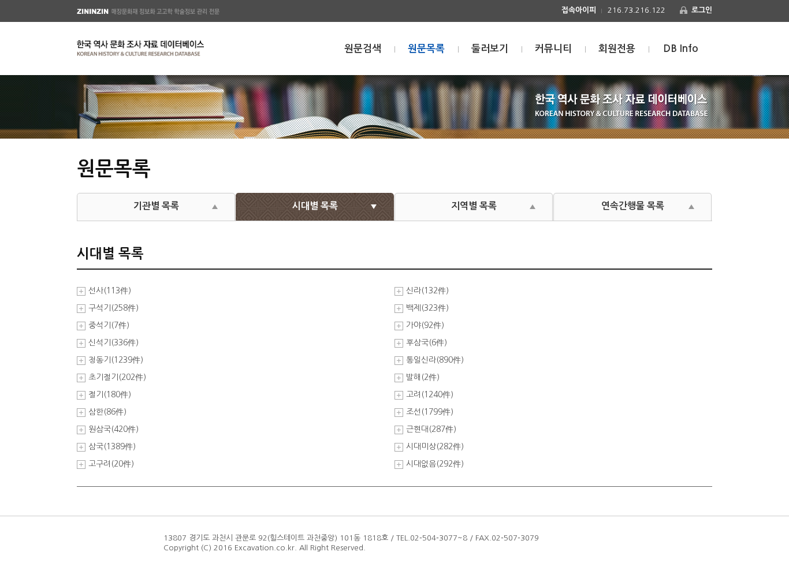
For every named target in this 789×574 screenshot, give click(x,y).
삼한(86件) (107, 412)
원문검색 (362, 49)
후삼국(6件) (426, 342)
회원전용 (616, 49)
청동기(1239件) (115, 360)
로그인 (701, 10)
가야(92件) (425, 325)
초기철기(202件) (117, 377)
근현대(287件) (431, 429)
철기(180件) (109, 394)
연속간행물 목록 (632, 206)
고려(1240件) (429, 394)
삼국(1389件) (112, 446)
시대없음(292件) (435, 464)
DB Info (680, 49)
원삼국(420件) (113, 429)
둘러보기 (489, 49)
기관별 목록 (156, 206)
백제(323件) (427, 308)
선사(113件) (109, 291)
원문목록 (426, 49)
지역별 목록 (474, 206)
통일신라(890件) (435, 360)
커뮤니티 (553, 49)
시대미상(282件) (435, 446)
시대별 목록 (315, 206)
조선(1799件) (429, 412)
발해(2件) (423, 377)
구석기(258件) (113, 308)
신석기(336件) (113, 342)
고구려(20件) (111, 464)
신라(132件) (427, 291)
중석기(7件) (108, 325)
